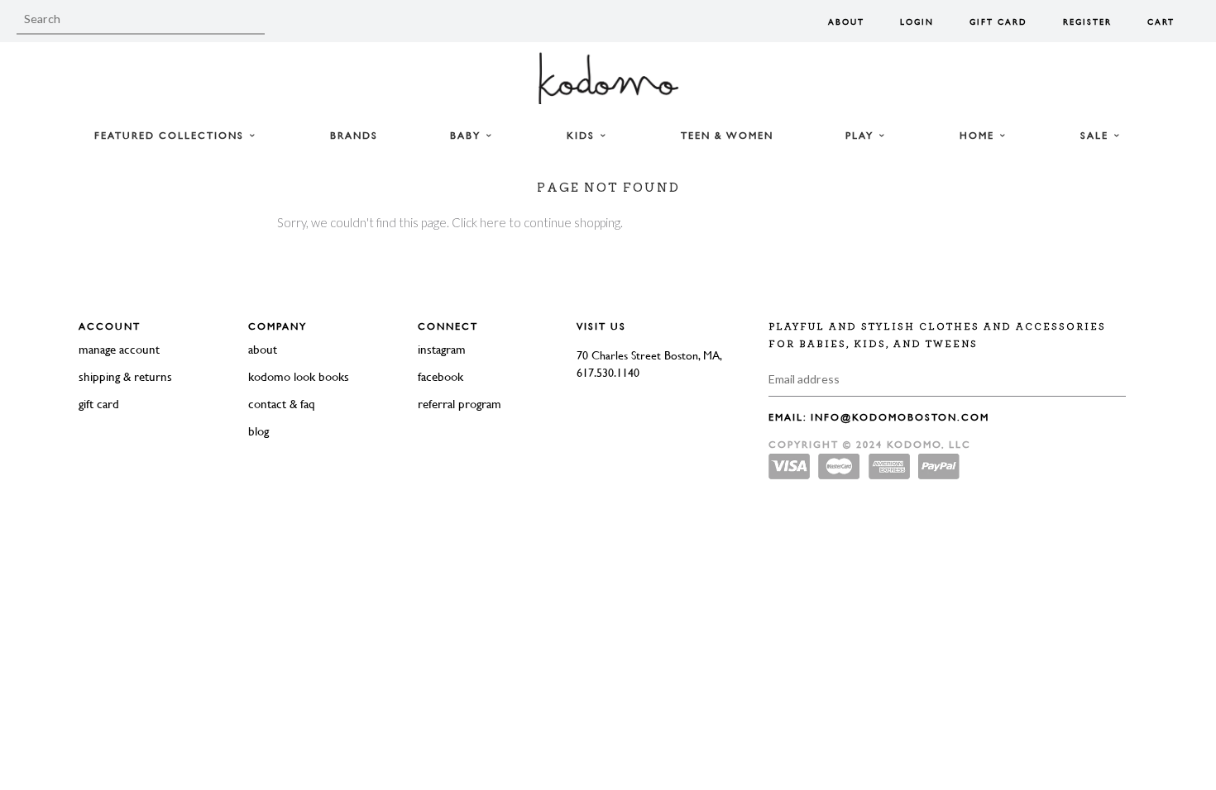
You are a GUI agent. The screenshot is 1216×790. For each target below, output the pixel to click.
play (861, 135)
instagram (442, 349)
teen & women (727, 135)
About (846, 21)
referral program (459, 404)
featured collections (171, 135)
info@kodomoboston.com (900, 417)
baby (467, 135)
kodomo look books (298, 376)
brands (354, 135)
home (979, 135)
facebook (440, 376)
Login (917, 21)
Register (1087, 21)
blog (258, 431)
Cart (1161, 21)
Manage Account (119, 349)
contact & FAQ (281, 404)
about (262, 349)
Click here (479, 222)
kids (583, 135)
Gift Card (998, 21)
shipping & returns (125, 376)
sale (1096, 135)
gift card (99, 404)
